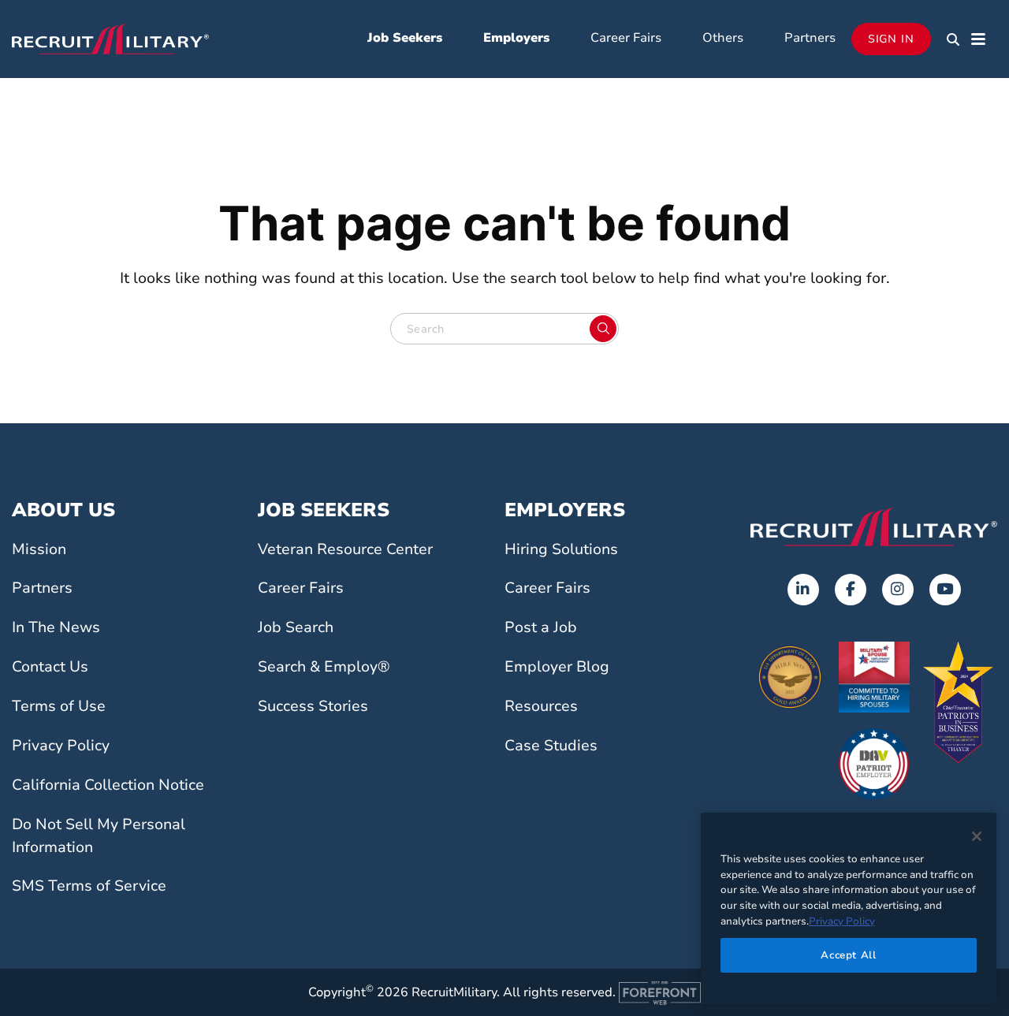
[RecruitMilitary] (110, 38)
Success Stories (313, 706)
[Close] (976, 836)
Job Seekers (404, 38)
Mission (39, 549)
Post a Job (540, 627)
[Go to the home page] (873, 526)
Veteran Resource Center (345, 549)
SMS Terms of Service (89, 886)
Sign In (891, 39)
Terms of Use (59, 706)
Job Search (295, 627)
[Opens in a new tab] (803, 589)
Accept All (849, 954)
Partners (810, 38)
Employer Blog (556, 667)
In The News (56, 627)
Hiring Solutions (561, 549)
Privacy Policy (61, 745)
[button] (953, 39)
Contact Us (50, 667)
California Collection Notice (108, 785)
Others (722, 38)
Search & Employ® (324, 667)
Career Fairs (625, 38)
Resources (541, 706)
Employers (516, 38)
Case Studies (551, 745)
